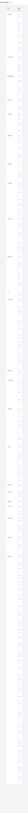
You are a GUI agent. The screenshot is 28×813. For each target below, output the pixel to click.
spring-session (19, 211)
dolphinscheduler (19, 139)
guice (19, 501)
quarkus (19, 37)
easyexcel (19, 410)
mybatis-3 (19, 58)
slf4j (19, 130)
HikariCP (19, 82)
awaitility (19, 645)
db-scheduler (19, 157)
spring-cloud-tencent (19, 346)
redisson (19, 381)
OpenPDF (19, 426)
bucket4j (19, 662)
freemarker (19, 373)
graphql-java (19, 494)
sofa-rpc (19, 336)
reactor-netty (19, 50)
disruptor (19, 583)
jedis (19, 386)
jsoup (19, 588)
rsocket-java (19, 285)
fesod (19, 415)
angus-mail (19, 779)
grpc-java (19, 322)
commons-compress (19, 742)
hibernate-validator (19, 678)
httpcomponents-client (19, 247)
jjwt (19, 593)
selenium (19, 519)
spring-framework (19, 27)
